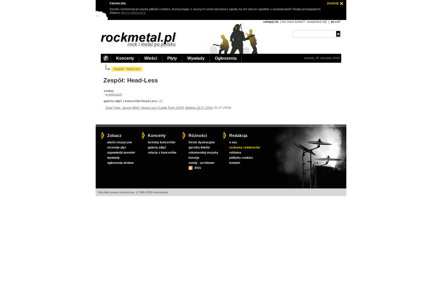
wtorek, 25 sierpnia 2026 (322, 58)
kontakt (234, 163)
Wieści (150, 58)
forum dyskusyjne (202, 142)
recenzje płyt (116, 147)
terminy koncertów (161, 142)
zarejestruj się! (317, 22)
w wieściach (113, 94)
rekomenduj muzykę (203, 152)
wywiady (113, 158)
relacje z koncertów (162, 152)
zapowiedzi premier (121, 152)
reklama (235, 152)
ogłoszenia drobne (120, 163)
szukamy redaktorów (244, 147)
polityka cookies (241, 158)
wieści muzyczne (119, 142)
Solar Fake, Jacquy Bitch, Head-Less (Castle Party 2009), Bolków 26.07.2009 (159, 108)
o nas (233, 142)
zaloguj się (271, 22)
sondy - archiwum (201, 163)
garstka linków (199, 147)
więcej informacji (133, 13)
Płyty (172, 58)
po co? (335, 22)
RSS (198, 168)
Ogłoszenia (226, 58)
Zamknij (332, 3)
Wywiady (196, 58)
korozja (194, 158)
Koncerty (125, 58)
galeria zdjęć (157, 147)
